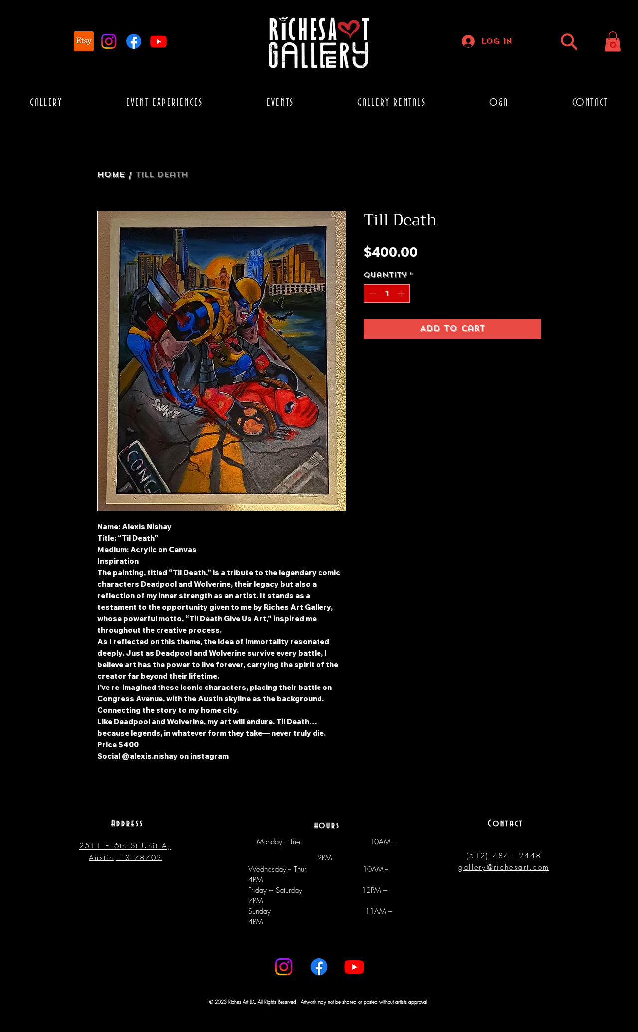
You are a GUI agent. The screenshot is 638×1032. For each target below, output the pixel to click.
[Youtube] (158, 41)
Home (111, 175)
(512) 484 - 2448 (503, 855)
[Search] (569, 41)
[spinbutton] (387, 293)
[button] (612, 41)
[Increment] (402, 293)
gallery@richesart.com (503, 867)
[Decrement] (371, 293)
